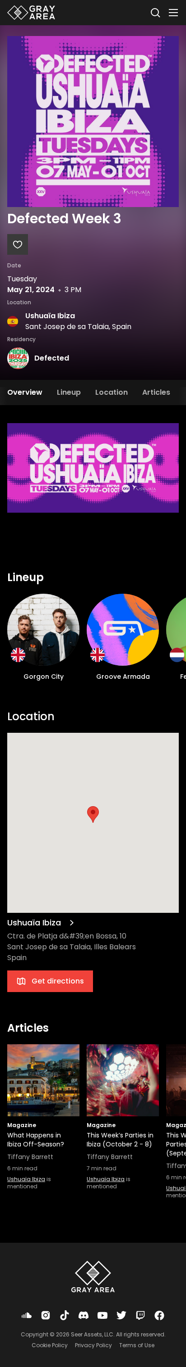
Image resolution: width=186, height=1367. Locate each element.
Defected (51, 358)
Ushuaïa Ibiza (50, 316)
